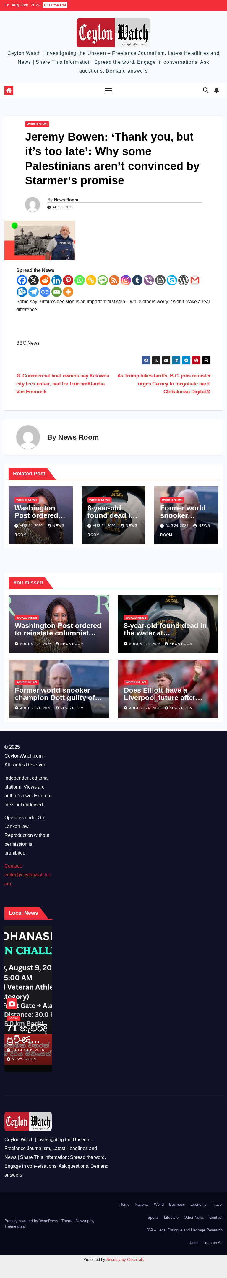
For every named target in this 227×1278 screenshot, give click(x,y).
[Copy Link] (91, 280)
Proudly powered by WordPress (31, 1221)
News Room (66, 199)
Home (124, 1204)
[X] (33, 280)
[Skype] (172, 280)
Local (14, 1018)
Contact (216, 1217)
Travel (217, 1204)
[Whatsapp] (79, 280)
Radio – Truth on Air (206, 1243)
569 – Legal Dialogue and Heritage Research (185, 1230)
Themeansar (14, 1226)
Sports (153, 1217)
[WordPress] (183, 280)
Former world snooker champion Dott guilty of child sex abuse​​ (55, 697)
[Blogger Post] (160, 280)
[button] (205, 90)
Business (177, 1204)
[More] (68, 292)
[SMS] (103, 280)
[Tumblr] (137, 280)
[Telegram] (33, 292)
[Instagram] (126, 280)
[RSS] (114, 280)
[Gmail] (195, 280)
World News (37, 124)
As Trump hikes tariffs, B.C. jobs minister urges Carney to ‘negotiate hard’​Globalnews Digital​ (164, 384)
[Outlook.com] (22, 292)
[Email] (56, 292)
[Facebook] (22, 280)
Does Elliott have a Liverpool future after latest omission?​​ (159, 697)
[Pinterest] (68, 280)
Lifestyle (171, 1217)
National (142, 1204)
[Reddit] (45, 280)
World (159, 1204)
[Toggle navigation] (108, 90)
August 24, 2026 (36, 643)
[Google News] (45, 292)
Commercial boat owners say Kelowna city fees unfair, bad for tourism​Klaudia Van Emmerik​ (62, 384)
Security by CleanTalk (125, 1259)
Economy (198, 1204)
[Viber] (149, 280)
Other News (194, 1217)
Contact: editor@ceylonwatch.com (27, 874)
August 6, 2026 (28, 1050)
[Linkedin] (56, 280)
